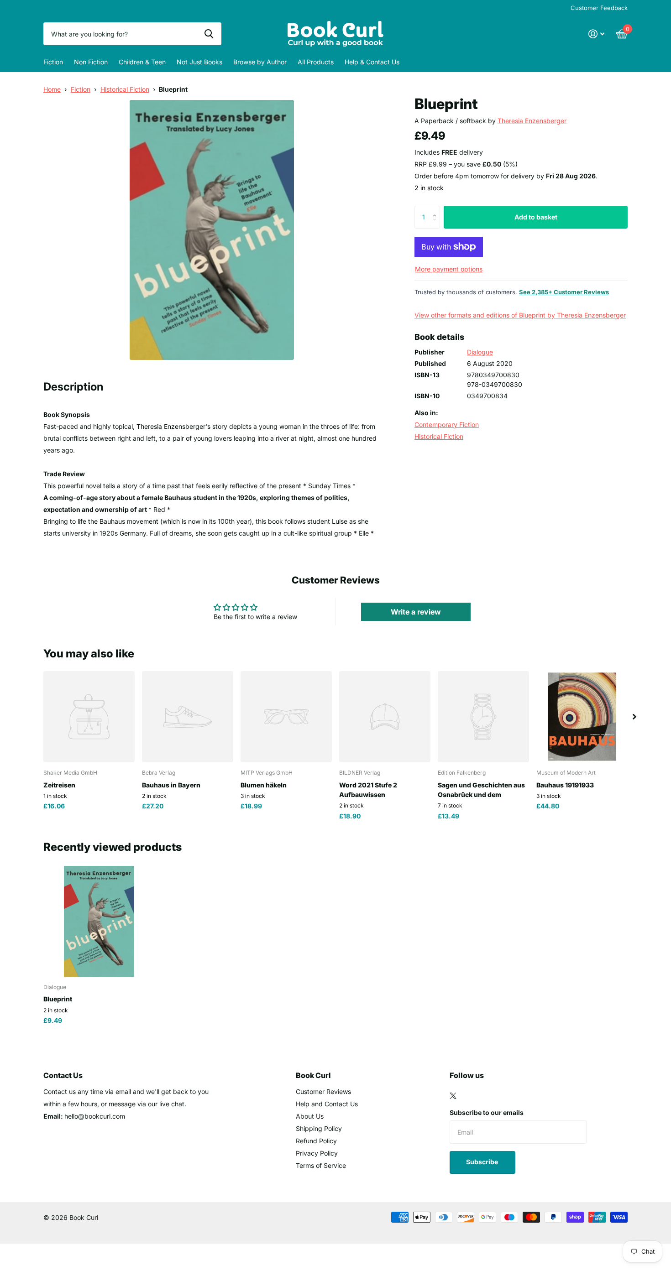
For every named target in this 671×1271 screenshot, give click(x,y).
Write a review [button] (416, 611)
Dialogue (480, 352)
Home (52, 89)
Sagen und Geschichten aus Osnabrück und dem (481, 789)
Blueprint (57, 999)
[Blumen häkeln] (286, 716)
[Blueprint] (98, 921)
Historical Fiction (124, 89)
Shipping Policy (319, 1128)
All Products (316, 62)
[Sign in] (596, 34)
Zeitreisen (59, 785)
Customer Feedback (599, 7)
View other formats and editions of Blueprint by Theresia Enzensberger (520, 315)
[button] (437, 209)
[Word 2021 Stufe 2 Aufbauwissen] (384, 716)
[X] (453, 1096)
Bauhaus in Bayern (171, 785)
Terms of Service (321, 1165)
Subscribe (482, 1162)
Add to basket (535, 217)
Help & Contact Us (372, 62)
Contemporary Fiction (446, 424)
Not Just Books (199, 62)
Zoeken (208, 33)
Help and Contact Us (327, 1104)
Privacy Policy (317, 1153)
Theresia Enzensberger (532, 121)
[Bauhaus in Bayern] (187, 716)
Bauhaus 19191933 (565, 785)
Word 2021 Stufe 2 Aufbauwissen (368, 789)
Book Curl (313, 1075)
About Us (310, 1116)
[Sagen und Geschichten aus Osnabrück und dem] (483, 716)
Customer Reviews (323, 1091)
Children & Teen (142, 62)
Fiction (53, 62)
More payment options (448, 269)
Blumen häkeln (264, 785)
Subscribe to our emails (487, 1112)
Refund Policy (316, 1141)
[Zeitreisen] (89, 716)
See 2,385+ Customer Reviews (564, 292)
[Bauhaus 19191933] (582, 716)
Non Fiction (91, 62)
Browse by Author (260, 62)
